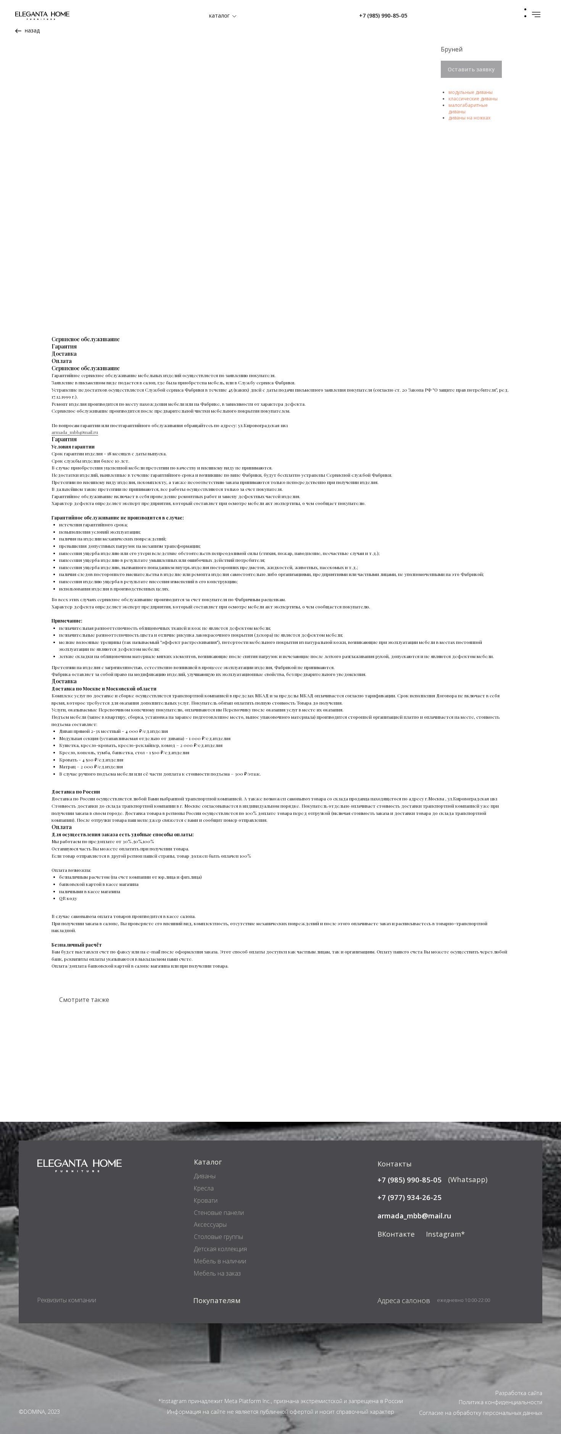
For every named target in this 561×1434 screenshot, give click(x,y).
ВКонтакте (396, 1234)
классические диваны (473, 98)
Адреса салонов (403, 1300)
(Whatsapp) (467, 1179)
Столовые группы (218, 1236)
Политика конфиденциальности (500, 1402)
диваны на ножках (469, 118)
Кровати (206, 1200)
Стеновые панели (219, 1212)
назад (32, 30)
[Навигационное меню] (536, 14)
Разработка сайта (518, 1393)
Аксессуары (210, 1224)
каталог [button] (219, 15)
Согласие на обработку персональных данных (480, 1412)
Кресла (204, 1188)
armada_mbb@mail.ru (75, 432)
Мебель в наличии (220, 1261)
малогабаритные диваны (468, 108)
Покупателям (216, 1300)
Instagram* (445, 1234)
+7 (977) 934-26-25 (409, 1197)
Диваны (205, 1176)
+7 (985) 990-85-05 (383, 15)
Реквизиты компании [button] (66, 1300)
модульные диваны (470, 92)
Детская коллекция (220, 1249)
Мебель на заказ (217, 1273)
